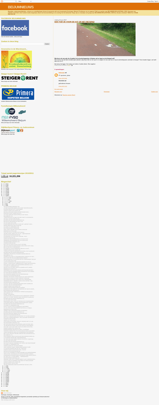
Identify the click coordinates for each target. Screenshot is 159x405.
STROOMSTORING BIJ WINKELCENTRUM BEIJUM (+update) (18, 302)
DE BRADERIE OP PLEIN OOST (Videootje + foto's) (15, 236)
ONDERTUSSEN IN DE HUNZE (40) (12, 328)
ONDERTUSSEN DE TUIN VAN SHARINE (13, 345)
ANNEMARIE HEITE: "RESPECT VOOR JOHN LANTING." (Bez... (18, 280)
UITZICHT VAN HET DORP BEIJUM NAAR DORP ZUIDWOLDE (18, 283)
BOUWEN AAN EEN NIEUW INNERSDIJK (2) (14, 312)
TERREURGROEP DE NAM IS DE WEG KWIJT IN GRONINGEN (18, 217)
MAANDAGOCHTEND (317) (10, 268)
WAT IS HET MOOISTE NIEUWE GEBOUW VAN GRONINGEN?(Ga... (19, 333)
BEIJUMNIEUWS (21, 7)
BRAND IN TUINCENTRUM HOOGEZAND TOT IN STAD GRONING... (20, 316)
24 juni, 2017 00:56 (63, 78)
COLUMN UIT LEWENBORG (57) (11, 266)
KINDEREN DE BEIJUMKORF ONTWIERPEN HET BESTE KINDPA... (19, 289)
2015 (4, 374)
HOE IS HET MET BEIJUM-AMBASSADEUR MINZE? (16, 257)
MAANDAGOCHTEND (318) (10, 231)
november (6, 198)
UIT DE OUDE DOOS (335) (10, 222)
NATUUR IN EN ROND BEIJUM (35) (12, 275)
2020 (4, 191)
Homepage (106, 91)
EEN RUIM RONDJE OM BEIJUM (11, 228)
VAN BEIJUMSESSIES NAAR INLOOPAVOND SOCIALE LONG (18, 364)
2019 (4, 192)
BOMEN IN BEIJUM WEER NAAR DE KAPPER (14, 287)
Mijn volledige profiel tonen (8, 400)
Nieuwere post (58, 91)
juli (4, 203)
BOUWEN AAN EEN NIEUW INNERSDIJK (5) (14, 220)
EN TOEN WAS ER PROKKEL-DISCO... (13, 272)
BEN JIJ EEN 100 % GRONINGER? (12, 247)
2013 (4, 377)
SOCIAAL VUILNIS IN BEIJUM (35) (12, 218)
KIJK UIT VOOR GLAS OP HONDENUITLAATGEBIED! (16, 306)
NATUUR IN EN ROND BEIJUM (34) (12, 314)
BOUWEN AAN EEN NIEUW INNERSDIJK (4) (14, 298)
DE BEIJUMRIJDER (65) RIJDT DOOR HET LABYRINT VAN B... (18, 224)
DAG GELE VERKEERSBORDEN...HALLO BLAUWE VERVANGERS (19, 317)
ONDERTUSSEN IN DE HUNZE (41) (12, 286)
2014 (4, 375)
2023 (4, 186)
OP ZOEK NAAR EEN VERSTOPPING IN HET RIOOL (16, 214)
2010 (4, 381)
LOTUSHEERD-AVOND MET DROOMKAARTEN (15, 337)
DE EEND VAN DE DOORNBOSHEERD (13, 285)
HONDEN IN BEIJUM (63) (9, 318)
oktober (6, 199)
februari (6, 370)
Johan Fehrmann (7, 393)
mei (5, 366)
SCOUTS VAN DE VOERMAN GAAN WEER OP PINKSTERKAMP (18, 360)
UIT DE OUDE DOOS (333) (10, 299)
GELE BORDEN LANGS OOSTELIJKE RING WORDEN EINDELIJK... (19, 336)
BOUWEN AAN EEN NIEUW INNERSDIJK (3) (14, 303)
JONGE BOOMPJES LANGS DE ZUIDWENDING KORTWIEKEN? (19, 332)
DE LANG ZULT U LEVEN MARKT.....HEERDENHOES (16, 356)
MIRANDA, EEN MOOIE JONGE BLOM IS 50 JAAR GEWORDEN (18, 276)
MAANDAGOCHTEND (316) (10, 309)
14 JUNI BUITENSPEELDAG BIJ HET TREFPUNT (15, 348)
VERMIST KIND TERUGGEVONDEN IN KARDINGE (15, 310)
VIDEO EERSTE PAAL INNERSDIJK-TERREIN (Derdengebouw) (18, 291)
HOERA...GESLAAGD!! (9, 294)
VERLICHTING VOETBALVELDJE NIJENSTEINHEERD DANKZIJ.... (19, 353)
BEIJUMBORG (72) (8, 293)
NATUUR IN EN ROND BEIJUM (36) (12, 234)
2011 (4, 380)
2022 (4, 188)
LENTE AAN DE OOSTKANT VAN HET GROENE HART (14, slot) (18, 321)
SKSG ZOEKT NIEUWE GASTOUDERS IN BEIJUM (15, 229)
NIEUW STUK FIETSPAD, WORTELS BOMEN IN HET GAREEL (18, 267)
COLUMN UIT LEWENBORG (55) (11, 344)
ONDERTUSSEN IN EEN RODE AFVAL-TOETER (15, 349)
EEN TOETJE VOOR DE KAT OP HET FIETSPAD (74, 22)
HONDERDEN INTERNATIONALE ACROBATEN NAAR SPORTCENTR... (20, 355)
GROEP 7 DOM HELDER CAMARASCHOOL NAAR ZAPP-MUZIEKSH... (20, 263)
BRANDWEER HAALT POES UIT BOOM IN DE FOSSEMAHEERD (18, 301)
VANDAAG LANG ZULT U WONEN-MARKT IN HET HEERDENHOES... (20, 359)
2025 (4, 184)
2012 (4, 378)
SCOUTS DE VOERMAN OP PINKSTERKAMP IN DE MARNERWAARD (20, 352)
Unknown (62, 72)
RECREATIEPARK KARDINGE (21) (12, 357)
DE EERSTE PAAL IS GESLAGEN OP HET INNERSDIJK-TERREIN (19, 295)
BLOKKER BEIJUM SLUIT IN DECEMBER (13, 209)
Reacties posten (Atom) (69, 95)
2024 (4, 185)
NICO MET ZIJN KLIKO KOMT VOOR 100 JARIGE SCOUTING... (18, 326)
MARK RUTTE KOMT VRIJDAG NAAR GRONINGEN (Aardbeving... (19, 297)
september (6, 201)
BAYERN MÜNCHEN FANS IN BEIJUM (12, 225)
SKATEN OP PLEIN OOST (10, 320)
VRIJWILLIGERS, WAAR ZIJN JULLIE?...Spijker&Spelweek (17, 233)
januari (5, 371)
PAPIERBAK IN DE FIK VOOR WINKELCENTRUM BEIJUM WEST (18, 270)
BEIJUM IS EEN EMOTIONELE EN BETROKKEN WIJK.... (17, 212)
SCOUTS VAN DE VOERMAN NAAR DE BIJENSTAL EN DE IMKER (19, 271)
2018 (4, 194)
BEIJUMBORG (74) (8, 216)
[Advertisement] (9, 145)
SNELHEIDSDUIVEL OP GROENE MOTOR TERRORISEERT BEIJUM (20, 259)
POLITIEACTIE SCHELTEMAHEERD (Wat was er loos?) (16, 248)
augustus (6, 202)
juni (5, 205)
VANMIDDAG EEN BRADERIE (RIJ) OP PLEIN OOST (16, 240)
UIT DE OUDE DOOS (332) (10, 340)
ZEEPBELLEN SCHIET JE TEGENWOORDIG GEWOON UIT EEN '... (19, 256)
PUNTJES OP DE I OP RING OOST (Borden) (14, 232)
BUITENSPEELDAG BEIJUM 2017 (11, 290)
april (5, 367)
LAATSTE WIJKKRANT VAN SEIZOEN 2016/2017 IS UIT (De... (18, 262)
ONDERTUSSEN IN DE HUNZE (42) (12, 249)
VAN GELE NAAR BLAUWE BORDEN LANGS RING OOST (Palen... (19, 245)
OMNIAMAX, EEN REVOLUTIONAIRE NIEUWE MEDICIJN (17, 253)
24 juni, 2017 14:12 (63, 86)
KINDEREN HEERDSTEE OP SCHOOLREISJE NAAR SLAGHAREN (19, 330)
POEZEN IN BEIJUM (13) (9, 237)
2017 (4, 195)
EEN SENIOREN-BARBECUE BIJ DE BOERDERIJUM (16, 274)
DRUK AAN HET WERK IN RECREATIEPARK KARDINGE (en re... (18, 264)
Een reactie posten (58, 89)
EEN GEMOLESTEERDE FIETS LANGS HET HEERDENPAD (17, 279)
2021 (4, 189)
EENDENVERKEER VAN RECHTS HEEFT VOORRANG (16, 329)
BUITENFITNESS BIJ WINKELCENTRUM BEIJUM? (15, 313)
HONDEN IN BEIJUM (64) (9, 243)
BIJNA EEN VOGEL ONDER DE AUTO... (13, 213)
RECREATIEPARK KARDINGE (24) (12, 241)
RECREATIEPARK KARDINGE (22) (12, 322)
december (6, 197)
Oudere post (154, 91)
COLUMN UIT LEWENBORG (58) (11, 226)
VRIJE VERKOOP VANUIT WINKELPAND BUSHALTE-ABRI (17, 347)
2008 (4, 384)
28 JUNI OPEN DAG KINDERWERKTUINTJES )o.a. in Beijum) (18, 307)
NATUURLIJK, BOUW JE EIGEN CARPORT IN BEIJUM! (16, 278)
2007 (4, 386)
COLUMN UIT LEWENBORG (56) (11, 305)
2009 (4, 383)
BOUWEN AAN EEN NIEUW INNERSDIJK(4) (14, 252)
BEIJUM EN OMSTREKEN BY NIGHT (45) (13, 221)
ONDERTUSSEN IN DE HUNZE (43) (12, 210)
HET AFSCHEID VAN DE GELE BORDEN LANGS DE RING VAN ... (19, 324)
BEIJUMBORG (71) (8, 335)
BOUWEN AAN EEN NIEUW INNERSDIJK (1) (14, 341)
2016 (4, 373)
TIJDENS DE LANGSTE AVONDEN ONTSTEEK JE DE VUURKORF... (19, 251)
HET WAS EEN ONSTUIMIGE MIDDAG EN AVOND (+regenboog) (18, 339)
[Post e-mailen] (71, 65)
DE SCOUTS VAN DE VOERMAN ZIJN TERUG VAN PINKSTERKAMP (19, 343)
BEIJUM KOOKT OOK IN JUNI (11, 363)
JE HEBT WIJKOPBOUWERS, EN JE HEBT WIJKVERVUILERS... (18, 208)
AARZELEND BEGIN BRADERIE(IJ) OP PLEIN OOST (16, 239)
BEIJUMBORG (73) (8, 255)
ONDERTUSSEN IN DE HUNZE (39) (12, 362)
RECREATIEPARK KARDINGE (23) (12, 282)
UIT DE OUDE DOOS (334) (10, 260)
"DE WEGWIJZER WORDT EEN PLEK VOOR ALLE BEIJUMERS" (18, 325)
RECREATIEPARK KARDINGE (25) (12, 206)
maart (5, 368)
